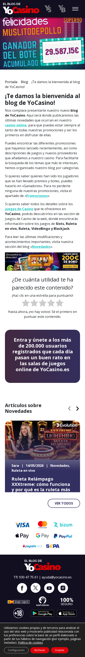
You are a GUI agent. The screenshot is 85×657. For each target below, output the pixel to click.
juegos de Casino (19, 209)
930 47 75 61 (28, 577)
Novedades (41, 246)
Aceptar (59, 650)
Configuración (16, 650)
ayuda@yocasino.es (57, 577)
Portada (11, 82)
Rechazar (39, 650)
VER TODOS (64, 503)
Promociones (37, 195)
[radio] (26, 303)
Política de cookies (30, 642)
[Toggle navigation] (75, 9)
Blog (24, 82)
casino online (16, 125)
